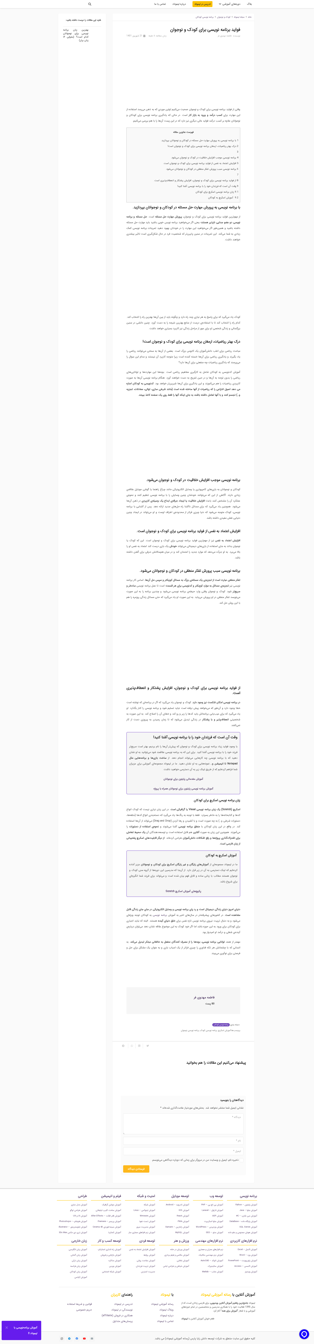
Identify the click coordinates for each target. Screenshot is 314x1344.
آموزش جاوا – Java (248, 1210)
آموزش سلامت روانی (146, 1260)
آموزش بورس (115, 1266)
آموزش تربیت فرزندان (145, 1266)
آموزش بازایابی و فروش (111, 1255)
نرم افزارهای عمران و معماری (210, 1249)
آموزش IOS (184, 1210)
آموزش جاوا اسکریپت (213, 1221)
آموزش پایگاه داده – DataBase (243, 1221)
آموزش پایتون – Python (246, 1204)
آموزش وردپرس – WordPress (209, 1227)
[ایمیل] (92, 1339)
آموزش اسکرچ (224, 1030)
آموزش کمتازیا (114, 1232)
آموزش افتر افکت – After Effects (106, 1216)
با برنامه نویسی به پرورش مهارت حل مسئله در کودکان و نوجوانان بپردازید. (199, 140)
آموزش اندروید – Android (177, 1204)
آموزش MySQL (182, 1232)
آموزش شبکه (149, 1204)
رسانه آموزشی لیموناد (162, 1304)
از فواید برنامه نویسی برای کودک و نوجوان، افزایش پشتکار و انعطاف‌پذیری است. (196, 180)
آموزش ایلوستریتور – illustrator (73, 1227)
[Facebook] (77, 1339)
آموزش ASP (217, 1216)
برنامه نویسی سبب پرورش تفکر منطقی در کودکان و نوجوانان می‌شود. (202, 169)
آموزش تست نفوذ (147, 1221)
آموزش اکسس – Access (245, 1266)
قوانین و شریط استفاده (79, 1304)
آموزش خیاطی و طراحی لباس (176, 1266)
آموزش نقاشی (183, 1260)
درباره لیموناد (167, 1315)
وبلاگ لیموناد (166, 1310)
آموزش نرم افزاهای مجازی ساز (142, 1232)
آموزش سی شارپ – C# (246, 1216)
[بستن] (7, 1327)
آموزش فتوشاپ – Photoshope (73, 1221)
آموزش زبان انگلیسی (78, 1249)
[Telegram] (69, 1339)
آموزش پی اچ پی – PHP (212, 1204)
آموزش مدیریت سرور (145, 1227)
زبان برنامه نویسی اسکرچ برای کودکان (217, 192)
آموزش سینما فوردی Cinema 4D (107, 1227)
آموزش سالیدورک (215, 1266)
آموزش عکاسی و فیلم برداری (176, 1255)
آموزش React (183, 1216)
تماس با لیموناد (165, 1321)
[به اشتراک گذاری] (139, 1045)
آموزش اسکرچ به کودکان (223, 198)
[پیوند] (71, 4)
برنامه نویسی (160, 915)
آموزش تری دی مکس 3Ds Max (73, 1232)
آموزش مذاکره (115, 1260)
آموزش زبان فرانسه (78, 1266)
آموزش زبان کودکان (78, 1271)
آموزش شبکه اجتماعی (111, 1271)
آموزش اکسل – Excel (247, 1249)
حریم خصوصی (84, 1310)
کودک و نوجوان (223, 17)
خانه (250, 17)
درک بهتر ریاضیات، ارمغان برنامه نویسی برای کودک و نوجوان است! (203, 146)
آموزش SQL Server (248, 1227)
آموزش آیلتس (80, 1277)
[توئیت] (146, 1045)
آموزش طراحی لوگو (78, 1210)
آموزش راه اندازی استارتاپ (109, 1249)
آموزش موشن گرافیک (111, 1204)
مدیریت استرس (148, 1271)
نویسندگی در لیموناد (122, 1310)
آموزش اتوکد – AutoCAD (212, 1260)
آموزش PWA (183, 1221)
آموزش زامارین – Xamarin (177, 1227)
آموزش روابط (149, 1255)
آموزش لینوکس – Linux (144, 1210)
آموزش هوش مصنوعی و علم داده (242, 1232)
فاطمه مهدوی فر (224, 36)
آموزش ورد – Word (248, 1255)
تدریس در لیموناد (123, 1304)
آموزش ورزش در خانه (179, 1249)
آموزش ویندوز (251, 1271)
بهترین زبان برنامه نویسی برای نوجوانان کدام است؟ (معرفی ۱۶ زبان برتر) (207, 1078)
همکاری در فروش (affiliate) (117, 1315)
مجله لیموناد (239, 17)
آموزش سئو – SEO (214, 1232)
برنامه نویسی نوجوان (190, 1030)
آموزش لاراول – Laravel (212, 1210)
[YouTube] (84, 1339)
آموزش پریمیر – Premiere (109, 1221)
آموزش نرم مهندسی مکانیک (211, 1255)
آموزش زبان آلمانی (79, 1255)
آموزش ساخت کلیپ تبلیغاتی (108, 1210)
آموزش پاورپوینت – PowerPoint (242, 1260)
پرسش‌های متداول (123, 1321)
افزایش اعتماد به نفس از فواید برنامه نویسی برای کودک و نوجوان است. (200, 163)
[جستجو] (90, 4)
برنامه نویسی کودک (208, 1030)
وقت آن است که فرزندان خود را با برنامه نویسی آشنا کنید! (207, 186)
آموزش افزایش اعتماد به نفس (142, 1249)
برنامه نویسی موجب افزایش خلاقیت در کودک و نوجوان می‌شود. (204, 158)
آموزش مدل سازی (79, 1204)
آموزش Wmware (147, 1216)
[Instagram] (62, 1339)
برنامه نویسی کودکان (205, 17)
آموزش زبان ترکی (79, 1260)
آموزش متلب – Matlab (212, 1271)
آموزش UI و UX (80, 1216)
